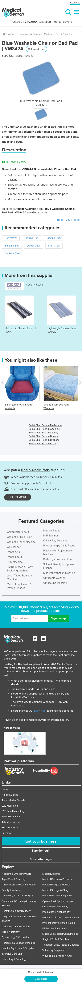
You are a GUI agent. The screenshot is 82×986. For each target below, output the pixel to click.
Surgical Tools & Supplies (55, 939)
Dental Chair (14, 552)
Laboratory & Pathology (14, 959)
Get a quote (41, 978)
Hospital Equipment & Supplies (18, 948)
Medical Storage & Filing (55, 890)
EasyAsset (40, 710)
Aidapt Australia (23, 55)
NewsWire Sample (11, 816)
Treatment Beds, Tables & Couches (60, 944)
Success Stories (10, 827)
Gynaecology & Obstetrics (15, 937)
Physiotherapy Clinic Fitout (59, 545)
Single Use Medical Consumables (60, 933)
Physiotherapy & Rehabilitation (58, 922)
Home (5, 789)
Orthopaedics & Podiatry (55, 906)
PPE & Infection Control (54, 928)
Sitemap (6, 833)
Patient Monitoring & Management (60, 917)
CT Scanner (14, 547)
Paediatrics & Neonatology (56, 912)
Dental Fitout (14, 557)
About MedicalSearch (13, 800)
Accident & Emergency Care (16, 873)
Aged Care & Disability (14, 879)
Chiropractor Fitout (18, 532)
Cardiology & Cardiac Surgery (17, 895)
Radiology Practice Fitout (57, 559)
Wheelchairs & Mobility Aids (57, 955)
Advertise (75, 2)
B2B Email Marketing (13, 811)
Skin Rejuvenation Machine (59, 573)
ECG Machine (15, 562)
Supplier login (40, 851)
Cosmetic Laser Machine (21, 542)
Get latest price (36, 49)
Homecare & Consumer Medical (35, 34)
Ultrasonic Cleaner (54, 578)
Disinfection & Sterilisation (16, 926)
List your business (41, 841)
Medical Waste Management (57, 895)
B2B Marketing (10, 805)
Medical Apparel (51, 873)
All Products (8, 34)
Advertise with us (11, 822)
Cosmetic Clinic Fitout (19, 537)
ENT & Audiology (10, 932)
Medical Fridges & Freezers (56, 884)
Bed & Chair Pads (65, 34)
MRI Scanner (50, 535)
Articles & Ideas (10, 794)
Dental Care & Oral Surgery (16, 911)
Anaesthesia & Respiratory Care (18, 884)
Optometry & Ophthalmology (57, 901)
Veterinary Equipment (53, 950)
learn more (17, 497)
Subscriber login (41, 859)
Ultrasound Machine (55, 583)
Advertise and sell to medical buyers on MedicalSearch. (36, 719)
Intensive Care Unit (12, 953)
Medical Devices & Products (57, 879)
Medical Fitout (51, 530)
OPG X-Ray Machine (55, 540)
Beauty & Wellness (11, 890)
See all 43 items (34, 284)
